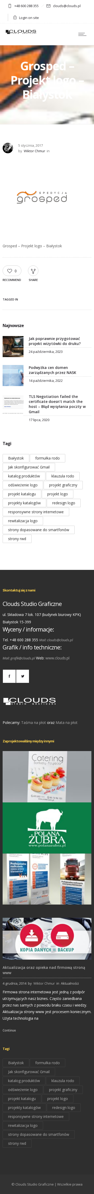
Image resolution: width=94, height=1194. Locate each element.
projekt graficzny (63, 484)
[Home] (21, 33)
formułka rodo (47, 458)
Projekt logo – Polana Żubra (47, 846)
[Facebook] (9, 676)
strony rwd (17, 538)
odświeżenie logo (23, 484)
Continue (9, 1030)
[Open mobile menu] (83, 34)
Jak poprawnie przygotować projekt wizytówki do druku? (55, 341)
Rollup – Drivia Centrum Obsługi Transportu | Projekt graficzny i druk (47, 897)
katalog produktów (24, 475)
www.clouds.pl (57, 657)
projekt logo (57, 493)
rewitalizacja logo (23, 520)
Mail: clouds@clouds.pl (56, 640)
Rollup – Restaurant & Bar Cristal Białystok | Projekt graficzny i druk (47, 795)
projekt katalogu (22, 493)
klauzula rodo (62, 475)
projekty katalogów (24, 502)
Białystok (16, 458)
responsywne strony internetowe (36, 511)
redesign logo (63, 502)
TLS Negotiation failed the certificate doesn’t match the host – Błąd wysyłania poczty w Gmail (57, 404)
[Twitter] (22, 676)
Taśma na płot (33, 722)
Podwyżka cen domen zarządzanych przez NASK (52, 370)
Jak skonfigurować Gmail (29, 467)
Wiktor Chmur (34, 151)
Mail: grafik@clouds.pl (19, 658)
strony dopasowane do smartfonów (38, 529)
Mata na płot (67, 722)
